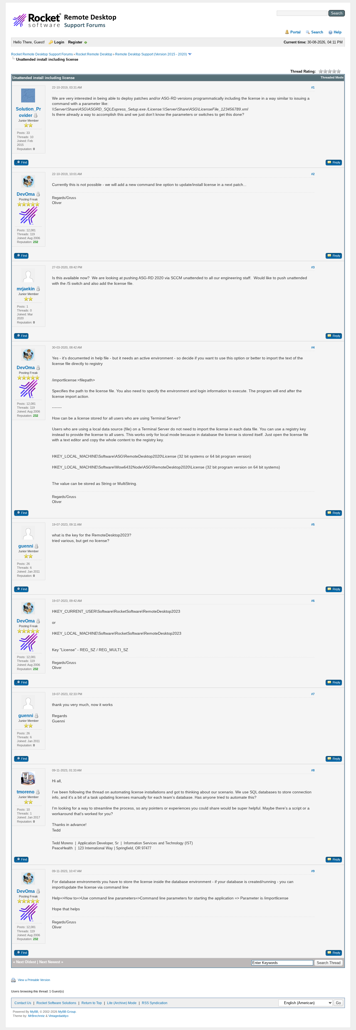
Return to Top (91, 1003)
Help (338, 32)
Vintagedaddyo (58, 1015)
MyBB (34, 1011)
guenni (25, 546)
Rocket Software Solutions (56, 1003)
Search (317, 32)
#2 (313, 174)
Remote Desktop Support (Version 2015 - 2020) (151, 54)
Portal (295, 32)
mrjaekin (26, 288)
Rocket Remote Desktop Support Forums (42, 54)
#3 (313, 267)
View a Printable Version (34, 980)
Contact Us (22, 1003)
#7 (313, 694)
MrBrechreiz (36, 1015)
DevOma (26, 194)
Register (75, 42)
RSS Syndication (154, 1003)
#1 (313, 87)
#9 (313, 871)
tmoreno (25, 791)
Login (59, 42)
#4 (313, 347)
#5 (313, 524)
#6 (313, 600)
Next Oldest (26, 962)
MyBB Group (67, 1011)
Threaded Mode (332, 77)
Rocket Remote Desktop (94, 54)
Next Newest (49, 962)
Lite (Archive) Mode (122, 1003)
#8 (313, 770)
